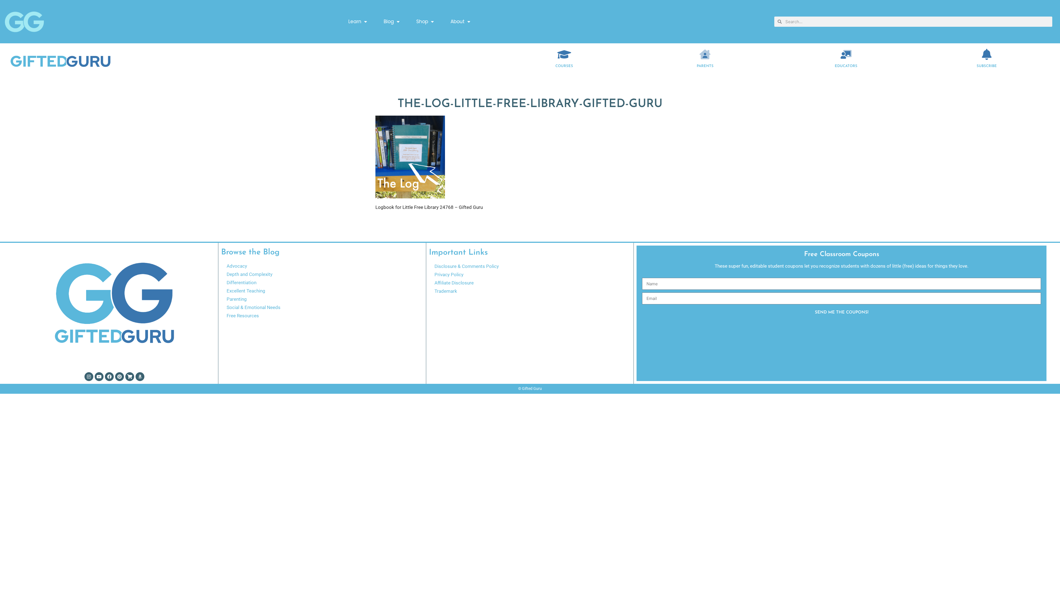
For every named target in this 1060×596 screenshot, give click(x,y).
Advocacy (237, 266)
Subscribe (987, 66)
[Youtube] (99, 376)
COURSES (564, 66)
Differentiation (241, 282)
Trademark (445, 291)
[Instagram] (88, 376)
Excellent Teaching (246, 291)
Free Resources (243, 315)
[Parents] (705, 54)
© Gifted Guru (530, 388)
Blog (389, 21)
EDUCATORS (846, 66)
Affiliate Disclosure (454, 283)
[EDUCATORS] (846, 54)
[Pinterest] (119, 376)
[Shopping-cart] (129, 376)
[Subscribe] (986, 54)
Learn (354, 21)
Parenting (237, 299)
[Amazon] (140, 376)
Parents (705, 66)
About (458, 21)
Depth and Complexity (249, 274)
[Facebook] (109, 376)
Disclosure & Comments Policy (466, 266)
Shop (422, 21)
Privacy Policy (448, 274)
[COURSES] (564, 54)
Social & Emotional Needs (253, 307)
